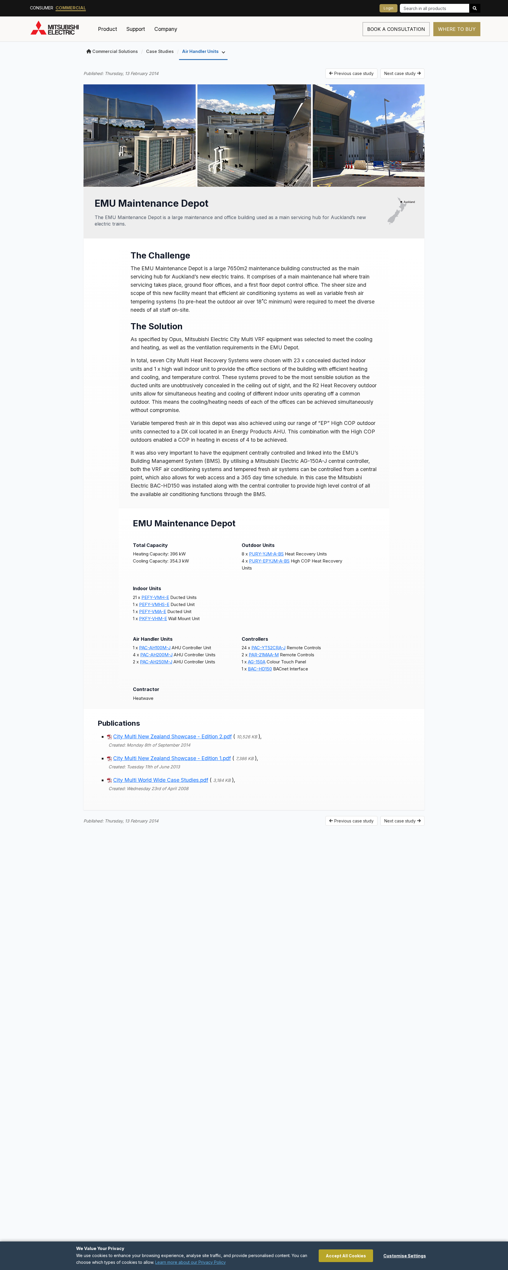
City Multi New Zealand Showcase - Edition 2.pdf (172, 736)
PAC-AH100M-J (155, 647)
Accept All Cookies (346, 1255)
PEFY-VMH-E (155, 597)
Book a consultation (396, 29)
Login (388, 8)
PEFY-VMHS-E (154, 604)
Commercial (71, 7)
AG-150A (256, 662)
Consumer (41, 7)
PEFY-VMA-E (152, 611)
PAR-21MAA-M (264, 654)
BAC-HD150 (260, 669)
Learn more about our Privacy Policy (190, 1262)
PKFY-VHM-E (153, 618)
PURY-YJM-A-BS (266, 554)
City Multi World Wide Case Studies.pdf (160, 780)
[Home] (61, 29)
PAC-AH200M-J (156, 654)
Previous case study (354, 73)
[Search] (474, 8)
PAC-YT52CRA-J (268, 647)
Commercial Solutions (115, 51)
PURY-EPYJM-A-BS (269, 561)
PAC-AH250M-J (156, 662)
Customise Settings (404, 1255)
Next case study (400, 73)
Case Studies (160, 51)
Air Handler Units (201, 51)
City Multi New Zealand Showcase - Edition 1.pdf (172, 758)
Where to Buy (457, 29)
